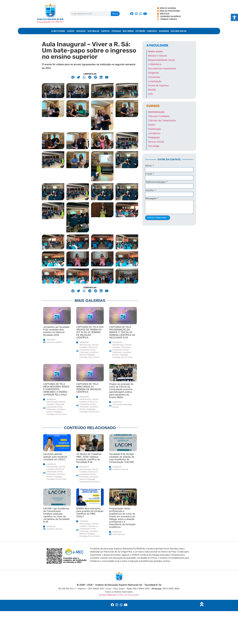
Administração (85, 345)
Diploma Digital (179, 31)
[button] (73, 77)
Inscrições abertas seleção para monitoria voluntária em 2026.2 (55, 457)
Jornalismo (50, 342)
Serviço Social (94, 357)
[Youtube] (145, 13)
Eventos (105, 31)
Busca (115, 13)
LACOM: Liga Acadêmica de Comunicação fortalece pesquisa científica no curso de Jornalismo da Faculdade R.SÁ (56, 515)
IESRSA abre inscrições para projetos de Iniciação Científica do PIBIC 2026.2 (89, 512)
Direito (93, 350)
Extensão (140, 31)
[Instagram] (136, 13)
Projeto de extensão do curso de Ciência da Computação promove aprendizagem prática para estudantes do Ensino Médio (121, 391)
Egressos (152, 31)
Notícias (59, 342)
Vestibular (93, 31)
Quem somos (155, 51)
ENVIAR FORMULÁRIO (157, 218)
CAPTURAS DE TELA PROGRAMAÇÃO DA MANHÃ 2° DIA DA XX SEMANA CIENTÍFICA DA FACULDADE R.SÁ (122, 332)
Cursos (70, 31)
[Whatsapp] (140, 13)
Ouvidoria (164, 31)
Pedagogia (91, 355)
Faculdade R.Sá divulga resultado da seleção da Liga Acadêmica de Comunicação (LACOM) (121, 458)
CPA (150, 94)
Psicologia (83, 357)
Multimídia (128, 31)
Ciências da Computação (122, 404)
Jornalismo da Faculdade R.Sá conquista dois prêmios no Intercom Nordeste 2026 (56, 331)
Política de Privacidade (128, 594)
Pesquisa (116, 31)
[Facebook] (132, 13)
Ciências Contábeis (158, 116)
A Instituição (58, 31)
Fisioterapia (84, 352)
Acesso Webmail (107, 594)
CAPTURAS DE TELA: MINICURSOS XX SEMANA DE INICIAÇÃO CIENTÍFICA (88, 388)
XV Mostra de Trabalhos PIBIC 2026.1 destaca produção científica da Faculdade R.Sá (88, 458)
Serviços (81, 31)
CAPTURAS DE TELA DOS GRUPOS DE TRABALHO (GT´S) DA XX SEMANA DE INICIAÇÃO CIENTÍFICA (89, 332)
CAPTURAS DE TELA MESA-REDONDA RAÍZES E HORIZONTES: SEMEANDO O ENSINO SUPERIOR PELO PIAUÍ (56, 389)
